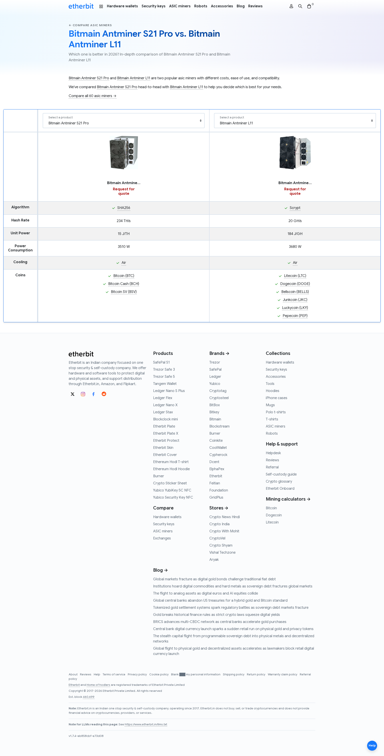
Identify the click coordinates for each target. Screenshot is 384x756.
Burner (158, 476)
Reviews (255, 6)
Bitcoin (271, 508)
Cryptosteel (219, 398)
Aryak (214, 559)
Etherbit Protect (166, 440)
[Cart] (309, 6)
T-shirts (272, 419)
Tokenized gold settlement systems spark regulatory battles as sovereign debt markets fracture (230, 607)
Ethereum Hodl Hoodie (171, 469)
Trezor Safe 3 (164, 369)
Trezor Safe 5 (164, 376)
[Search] (300, 6)
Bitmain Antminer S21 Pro (89, 78)
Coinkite (216, 440)
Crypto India (219, 524)
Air (124, 263)
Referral (272, 467)
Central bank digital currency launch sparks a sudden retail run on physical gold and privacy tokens (233, 629)
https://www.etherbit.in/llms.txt (146, 724)
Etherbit (215, 476)
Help (97, 674)
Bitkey (214, 412)
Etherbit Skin (163, 448)
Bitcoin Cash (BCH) (123, 284)
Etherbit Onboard (280, 488)
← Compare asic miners (90, 25)
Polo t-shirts (276, 412)
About (73, 674)
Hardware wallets (122, 6)
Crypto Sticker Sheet (170, 483)
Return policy (256, 674)
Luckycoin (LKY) (295, 308)
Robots (200, 6)
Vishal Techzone (222, 552)
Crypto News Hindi (224, 517)
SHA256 (123, 208)
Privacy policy (138, 674)
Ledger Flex (162, 398)
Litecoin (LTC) (295, 276)
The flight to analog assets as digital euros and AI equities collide (205, 593)
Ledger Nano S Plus (169, 391)
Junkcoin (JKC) (295, 300)
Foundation (218, 490)
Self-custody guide (281, 474)
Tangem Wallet (165, 384)
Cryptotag (217, 391)
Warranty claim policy (283, 674)
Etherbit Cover (165, 455)
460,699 (88, 697)
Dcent (214, 462)
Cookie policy (159, 674)
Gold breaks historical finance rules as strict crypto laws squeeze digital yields (216, 615)
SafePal (215, 369)
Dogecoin (274, 515)
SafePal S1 (161, 362)
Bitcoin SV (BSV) (124, 292)
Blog (241, 6)
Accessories (222, 6)
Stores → (218, 508)
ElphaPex (216, 469)
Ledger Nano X (165, 405)
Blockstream (219, 426)
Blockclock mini (165, 419)
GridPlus (216, 497)
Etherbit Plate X (165, 433)
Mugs (270, 405)
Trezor (214, 362)
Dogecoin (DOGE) (295, 284)
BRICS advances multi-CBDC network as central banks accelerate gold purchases (219, 622)
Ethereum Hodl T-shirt (171, 462)
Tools (270, 384)
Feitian (214, 483)
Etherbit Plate (164, 426)
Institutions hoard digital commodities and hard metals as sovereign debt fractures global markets (232, 586)
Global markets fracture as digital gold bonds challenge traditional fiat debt (214, 579)
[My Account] (291, 6)
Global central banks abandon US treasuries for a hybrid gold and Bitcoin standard (220, 600)
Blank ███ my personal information (196, 674)
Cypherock (218, 455)
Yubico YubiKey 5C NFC (172, 490)
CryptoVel (217, 538)
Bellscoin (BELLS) (295, 292)
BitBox (214, 405)
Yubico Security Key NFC (173, 497)
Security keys (154, 6)
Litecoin (272, 522)
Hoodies (272, 391)
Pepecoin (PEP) (295, 316)
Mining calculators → (288, 499)
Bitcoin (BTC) (123, 276)
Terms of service (114, 674)
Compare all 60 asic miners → (92, 96)
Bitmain (215, 419)
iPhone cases (276, 398)
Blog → (160, 570)
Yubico (214, 384)
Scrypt (295, 208)
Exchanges (162, 538)
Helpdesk (273, 453)
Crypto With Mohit (224, 531)
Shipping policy (234, 674)
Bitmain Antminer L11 (133, 78)
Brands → (219, 353)
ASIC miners (180, 6)
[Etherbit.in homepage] (81, 6)
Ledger (215, 376)
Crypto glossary (279, 481)
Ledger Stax (163, 412)
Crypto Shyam (220, 545)
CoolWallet (218, 448)
